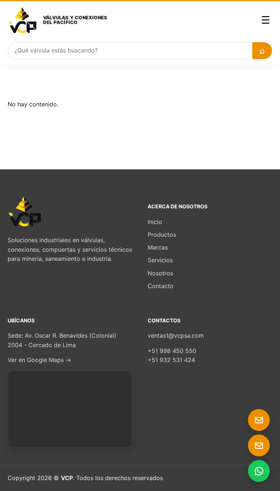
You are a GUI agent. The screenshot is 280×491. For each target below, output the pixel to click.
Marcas (158, 247)
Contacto (161, 286)
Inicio (155, 221)
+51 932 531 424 (171, 360)
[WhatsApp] (259, 471)
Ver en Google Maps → (39, 360)
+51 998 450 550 (172, 350)
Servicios (160, 260)
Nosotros (160, 273)
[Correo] (259, 420)
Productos (162, 234)
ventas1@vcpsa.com (176, 335)
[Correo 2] (259, 445)
